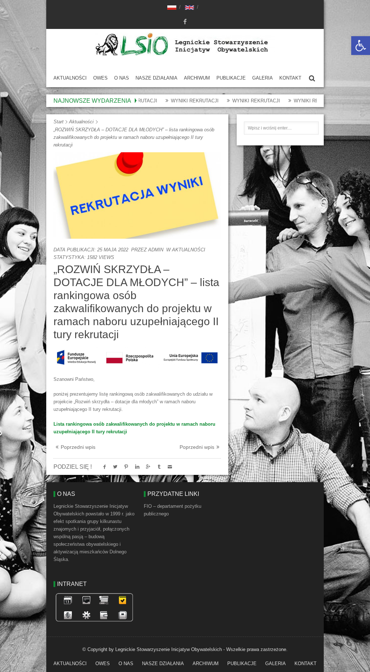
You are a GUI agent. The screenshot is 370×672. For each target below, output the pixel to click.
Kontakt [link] (290, 78)
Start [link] (58, 121)
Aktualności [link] (70, 78)
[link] (360, 45)
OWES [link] (100, 78)
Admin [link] (155, 249)
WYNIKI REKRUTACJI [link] (177, 100)
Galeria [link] (262, 78)
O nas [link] (121, 78)
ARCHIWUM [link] (197, 78)
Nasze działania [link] (156, 78)
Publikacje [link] (231, 78)
